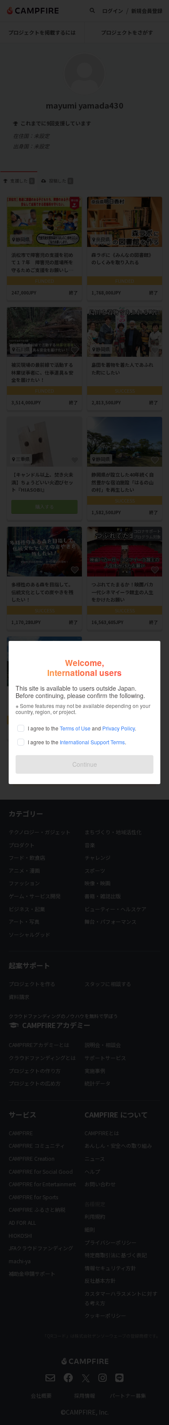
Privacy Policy (118, 728)
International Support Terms (92, 742)
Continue (84, 764)
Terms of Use (75, 728)
